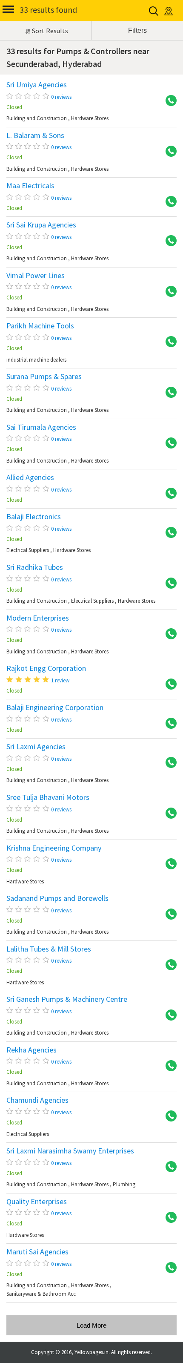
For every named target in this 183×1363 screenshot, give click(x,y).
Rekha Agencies (31, 1050)
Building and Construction (36, 118)
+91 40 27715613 (168, 151)
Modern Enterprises (37, 618)
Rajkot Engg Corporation (46, 668)
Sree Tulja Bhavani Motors (47, 797)
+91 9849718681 (168, 443)
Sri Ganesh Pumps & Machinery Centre (66, 999)
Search (154, 11)
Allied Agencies (30, 477)
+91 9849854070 (168, 1116)
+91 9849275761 (168, 392)
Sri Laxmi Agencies (36, 746)
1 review (60, 680)
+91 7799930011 (168, 1217)
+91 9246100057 (168, 241)
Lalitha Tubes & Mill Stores (48, 949)
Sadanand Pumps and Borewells (57, 898)
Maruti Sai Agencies (37, 1252)
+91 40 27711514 (168, 493)
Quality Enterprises (36, 1201)
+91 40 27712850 (168, 965)
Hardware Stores (90, 118)
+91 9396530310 (168, 1167)
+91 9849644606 (168, 1066)
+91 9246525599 (168, 723)
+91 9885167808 (168, 291)
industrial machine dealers (36, 359)
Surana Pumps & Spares (44, 376)
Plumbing (124, 1184)
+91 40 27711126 (168, 684)
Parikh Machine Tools (40, 326)
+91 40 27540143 (168, 864)
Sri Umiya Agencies (36, 84)
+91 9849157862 (168, 634)
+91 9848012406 (168, 813)
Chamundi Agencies (37, 1100)
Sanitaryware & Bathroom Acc (41, 1293)
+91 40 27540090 (168, 1015)
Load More (91, 1325)
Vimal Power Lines (35, 275)
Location (169, 11)
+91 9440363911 (168, 201)
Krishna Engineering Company (53, 848)
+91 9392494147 (168, 532)
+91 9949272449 (168, 342)
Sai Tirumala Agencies (41, 427)
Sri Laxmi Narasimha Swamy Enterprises (70, 1151)
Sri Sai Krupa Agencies (41, 225)
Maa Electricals (30, 185)
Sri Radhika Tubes (34, 567)
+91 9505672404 (168, 1268)
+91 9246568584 (168, 914)
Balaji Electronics (33, 516)
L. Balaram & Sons (35, 135)
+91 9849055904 (168, 583)
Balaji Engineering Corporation (54, 707)
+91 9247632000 (168, 100)
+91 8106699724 (168, 762)
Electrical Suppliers (27, 550)
